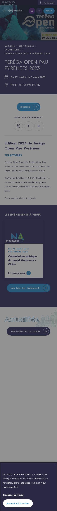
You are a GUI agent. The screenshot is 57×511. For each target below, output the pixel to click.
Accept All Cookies (18, 503)
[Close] (55, 464)
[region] (28, 486)
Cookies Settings (13, 494)
